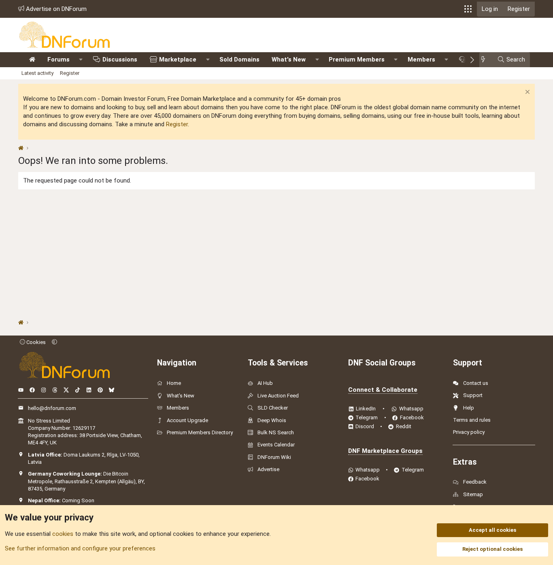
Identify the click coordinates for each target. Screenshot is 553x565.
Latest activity (37, 73)
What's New (289, 59)
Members (421, 59)
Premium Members (357, 59)
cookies (62, 533)
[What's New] (485, 59)
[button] (468, 9)
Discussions (119, 59)
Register (69, 73)
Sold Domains (239, 59)
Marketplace (177, 59)
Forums (58, 59)
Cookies (35, 342)
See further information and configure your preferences (80, 548)
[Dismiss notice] (526, 93)
